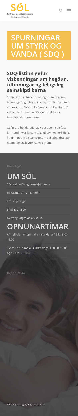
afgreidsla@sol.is (30, 218)
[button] (69, 10)
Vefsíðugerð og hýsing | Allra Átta (26, 404)
